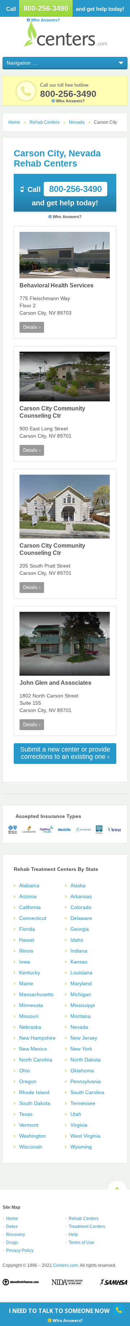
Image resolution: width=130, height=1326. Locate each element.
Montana (80, 1016)
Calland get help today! (64, 195)
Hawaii (26, 940)
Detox (12, 1226)
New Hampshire (37, 1038)
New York (81, 1049)
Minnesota (31, 1005)
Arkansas (81, 896)
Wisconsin (30, 1147)
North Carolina (35, 1060)
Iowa (24, 962)
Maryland (81, 983)
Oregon (27, 1081)
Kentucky (29, 972)
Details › (31, 327)
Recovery (15, 1234)
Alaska (78, 885)
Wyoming (81, 1147)
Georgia (79, 929)
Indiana (78, 951)
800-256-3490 (45, 8)
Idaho (76, 940)
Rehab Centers (45, 122)
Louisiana (81, 972)
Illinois (26, 951)
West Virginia (85, 1136)
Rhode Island (34, 1092)
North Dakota (85, 1060)
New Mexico (33, 1049)
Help (73, 1234)
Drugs (12, 1242)
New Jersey (83, 1038)
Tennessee (82, 1103)
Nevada (76, 122)
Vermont (28, 1125)
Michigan (80, 994)
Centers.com (65, 33)
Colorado (80, 907)
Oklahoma (82, 1070)
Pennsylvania (85, 1081)
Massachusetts (36, 994)
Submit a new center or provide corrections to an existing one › (65, 753)
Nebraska (30, 1027)
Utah (75, 1114)
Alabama (29, 885)
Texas (25, 1114)
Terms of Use (81, 1242)
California (30, 907)
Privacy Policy (20, 1250)
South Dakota (34, 1103)
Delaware (81, 918)
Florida (27, 929)
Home (14, 122)
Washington (32, 1136)
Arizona (27, 896)
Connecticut (32, 918)
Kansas (78, 962)
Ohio (24, 1070)
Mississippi (82, 1005)
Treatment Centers (87, 1226)
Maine (26, 983)
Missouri (28, 1016)
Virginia (78, 1125)
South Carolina (87, 1092)
